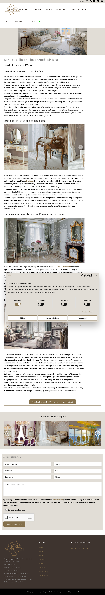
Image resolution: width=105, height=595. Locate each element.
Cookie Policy (43, 576)
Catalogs (42, 560)
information (57, 499)
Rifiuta (22, 318)
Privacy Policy (43, 572)
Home (41, 548)
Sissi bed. (30, 181)
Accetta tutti (82, 318)
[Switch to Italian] (40, 22)
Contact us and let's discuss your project (52, 402)
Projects (41, 564)
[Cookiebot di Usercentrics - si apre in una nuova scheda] (83, 275)
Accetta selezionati (52, 318)
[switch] (41, 304)
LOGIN (81, 2)
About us (42, 552)
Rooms (41, 556)
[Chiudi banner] (96, 275)
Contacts (42, 568)
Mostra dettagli (87, 312)
